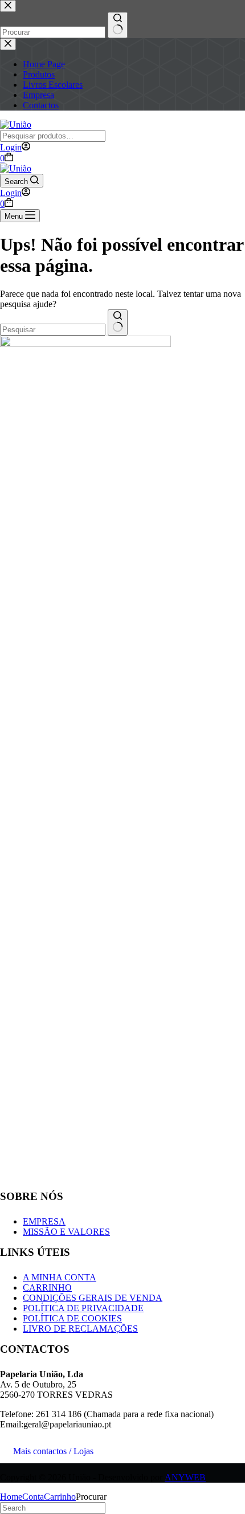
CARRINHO (47, 1287)
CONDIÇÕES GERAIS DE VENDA (92, 1298)
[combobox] (52, 330)
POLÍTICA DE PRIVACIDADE (83, 1308)
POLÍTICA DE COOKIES (72, 1318)
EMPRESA (44, 1221)
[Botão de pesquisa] (118, 322)
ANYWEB (185, 1477)
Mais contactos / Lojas (53, 1451)
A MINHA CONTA (59, 1277)
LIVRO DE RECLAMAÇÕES (80, 1328)
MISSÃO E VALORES (66, 1231)
